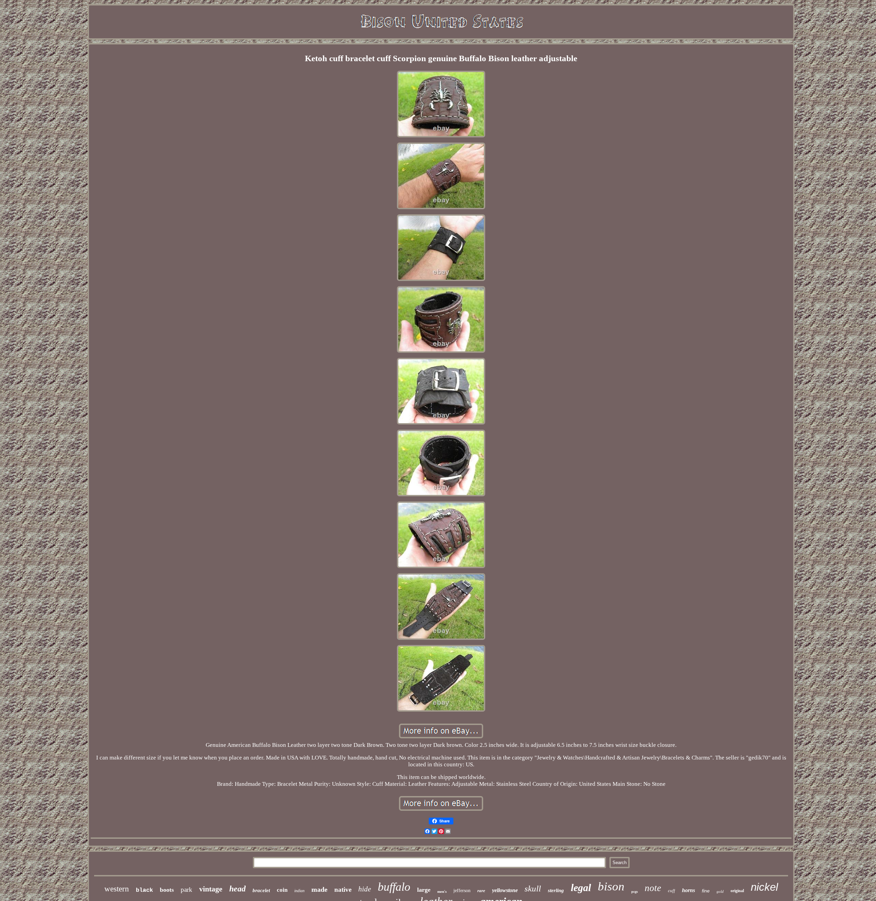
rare (481, 890)
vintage (210, 889)
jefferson (462, 890)
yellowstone (505, 890)
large (423, 889)
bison (611, 886)
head (237, 888)
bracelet (261, 890)
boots (167, 889)
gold (720, 891)
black (144, 890)
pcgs (634, 891)
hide (364, 889)
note (653, 888)
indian (299, 890)
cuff (671, 890)
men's (442, 891)
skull (533, 888)
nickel (764, 887)
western (116, 889)
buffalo (394, 886)
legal (581, 887)
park (186, 889)
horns (688, 890)
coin (282, 890)
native (342, 889)
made (319, 889)
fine (706, 890)
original (737, 890)
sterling (556, 890)
